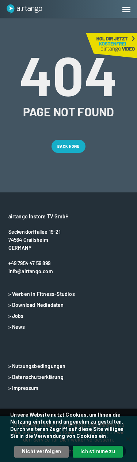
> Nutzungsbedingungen (37, 366)
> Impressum (23, 388)
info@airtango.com (30, 271)
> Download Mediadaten (36, 305)
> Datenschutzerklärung (36, 377)
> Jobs (16, 316)
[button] (126, 9)
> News (16, 327)
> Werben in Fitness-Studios (41, 294)
